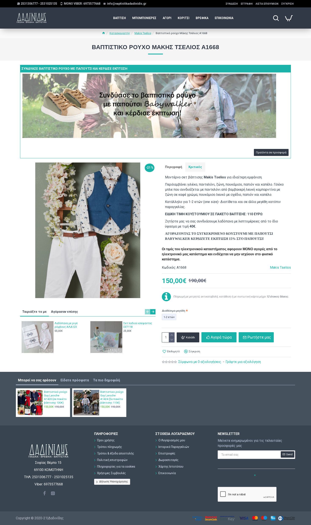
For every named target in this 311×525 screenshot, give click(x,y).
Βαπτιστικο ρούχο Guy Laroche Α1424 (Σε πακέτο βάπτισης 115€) (112, 397)
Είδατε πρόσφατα (75, 380)
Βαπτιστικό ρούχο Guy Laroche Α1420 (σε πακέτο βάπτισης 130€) (55, 397)
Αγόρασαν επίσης (64, 312)
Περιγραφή (173, 167)
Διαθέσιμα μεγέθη (173, 310)
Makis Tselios (143, 33)
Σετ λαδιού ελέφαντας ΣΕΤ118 (137, 325)
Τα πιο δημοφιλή (106, 380)
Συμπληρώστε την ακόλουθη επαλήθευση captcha (232, 479)
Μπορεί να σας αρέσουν (37, 380)
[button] (147, 311)
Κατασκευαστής (120, 33)
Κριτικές (195, 167)
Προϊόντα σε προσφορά (271, 152)
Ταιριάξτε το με (34, 312)
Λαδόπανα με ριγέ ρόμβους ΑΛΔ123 (66, 325)
